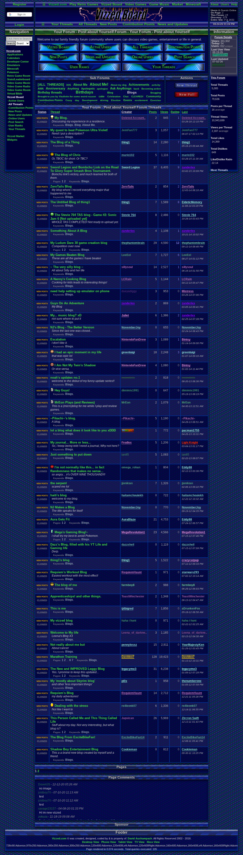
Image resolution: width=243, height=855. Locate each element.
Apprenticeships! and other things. (75, 596)
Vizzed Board (111, 4)
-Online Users (16, 118)
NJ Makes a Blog (62, 507)
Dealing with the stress (71, 705)
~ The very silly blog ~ (66, 267)
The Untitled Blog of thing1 (70, 202)
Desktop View (90, 842)
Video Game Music (18, 82)
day (77, 100)
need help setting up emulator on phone (79, 291)
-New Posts (15, 111)
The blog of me (66, 585)
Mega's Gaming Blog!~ (71, 532)
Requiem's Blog (62, 693)
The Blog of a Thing (64, 142)
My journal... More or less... (70, 442)
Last (185, 112)
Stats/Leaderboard (18, 79)
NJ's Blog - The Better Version (72, 327)
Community (153, 96)
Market (177, 4)
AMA (41, 88)
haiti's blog (58, 495)
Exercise (155, 100)
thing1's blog (60, 560)
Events (127, 100)
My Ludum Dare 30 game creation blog (78, 243)
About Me (88, 125)
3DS (68, 85)
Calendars (13, 58)
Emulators (13, 65)
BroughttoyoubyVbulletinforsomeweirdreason (67, 96)
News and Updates (173, 24)
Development (89, 100)
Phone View (108, 842)
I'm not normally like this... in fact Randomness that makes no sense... (77, 469)
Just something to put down (71, 454)
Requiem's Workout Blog (68, 572)
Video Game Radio (18, 86)
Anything (73, 88)
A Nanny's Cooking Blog (68, 279)
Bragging (155, 92)
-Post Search (15, 122)
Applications (15, 54)
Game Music (159, 4)
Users (225, 4)
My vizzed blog (61, 620)
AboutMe (80, 84)
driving (104, 100)
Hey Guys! (62, 390)
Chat (125, 96)
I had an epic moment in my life (78, 352)
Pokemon (13, 72)
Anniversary (55, 88)
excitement (141, 100)
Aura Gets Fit (60, 519)
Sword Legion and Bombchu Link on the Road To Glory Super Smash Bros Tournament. (84, 169)
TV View (140, 842)
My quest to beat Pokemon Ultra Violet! (79, 130)
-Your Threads (16, 129)
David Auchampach (140, 838)
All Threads (88, 24)
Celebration (114, 96)
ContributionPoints (50, 100)
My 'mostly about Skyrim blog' (72, 681)
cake (101, 96)
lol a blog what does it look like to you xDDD (83, 430)
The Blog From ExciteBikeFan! (72, 737)
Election (116, 100)
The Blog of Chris (67, 155)
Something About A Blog (68, 231)
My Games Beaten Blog (67, 255)
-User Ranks (15, 125)
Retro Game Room (18, 75)
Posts (153, 112)
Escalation (58, 339)
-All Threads (15, 104)
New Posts (108, 24)
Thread (55, 112)
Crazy (68, 100)
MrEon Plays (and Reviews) (75, 402)
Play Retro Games (84, 4)
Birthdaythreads (50, 92)
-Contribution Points (20, 107)
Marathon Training (63, 656)
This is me (58, 608)
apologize (102, 88)
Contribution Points (139, 24)
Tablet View (125, 842)
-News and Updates (20, 114)
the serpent (58, 483)
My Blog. (61, 118)
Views (164, 112)
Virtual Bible (14, 93)
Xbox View (153, 842)
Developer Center (18, 61)
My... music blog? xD (65, 315)
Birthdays (84, 92)
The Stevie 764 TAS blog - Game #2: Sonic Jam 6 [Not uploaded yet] (83, 216)
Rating (175, 112)
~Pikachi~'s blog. (63, 418)
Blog (110, 92)
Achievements (139, 84)
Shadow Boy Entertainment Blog (74, 749)
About (214, 4)
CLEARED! (137, 96)
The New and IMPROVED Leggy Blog (77, 669)
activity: (156, 85)
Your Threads (62, 24)
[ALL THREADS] (51, 84)
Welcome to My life (64, 632)
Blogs (69, 125)
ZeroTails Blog (61, 186)
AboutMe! (99, 84)
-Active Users (16, 100)
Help (234, 4)
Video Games (135, 4)
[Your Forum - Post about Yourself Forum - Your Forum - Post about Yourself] (121, 20)
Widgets (12, 139)
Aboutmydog (118, 85)
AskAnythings (120, 88)
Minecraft (193, 4)
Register (19, 4)
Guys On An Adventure (67, 303)
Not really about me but (67, 644)
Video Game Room (19, 90)
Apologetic (88, 88)
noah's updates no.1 (65, 377)
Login (19, 25)
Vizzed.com (57, 4)
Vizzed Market (15, 136)
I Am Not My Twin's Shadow (75, 365)
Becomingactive (151, 88)
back (136, 88)
